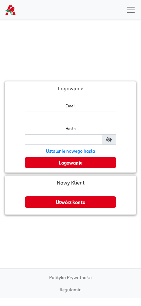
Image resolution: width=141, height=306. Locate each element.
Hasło (71, 128)
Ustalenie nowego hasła (70, 151)
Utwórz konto (70, 202)
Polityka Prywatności (70, 277)
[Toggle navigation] (131, 10)
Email (71, 105)
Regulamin (71, 289)
